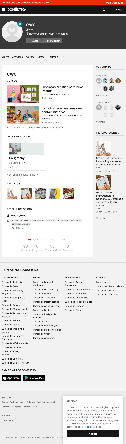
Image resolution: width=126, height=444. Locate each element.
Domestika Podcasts (11, 406)
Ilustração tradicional (69, 221)
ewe (24, 162)
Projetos (14, 402)
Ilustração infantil (21, 221)
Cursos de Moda (10, 324)
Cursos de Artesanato (44, 297)
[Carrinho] (110, 9)
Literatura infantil (21, 224)
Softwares (72, 277)
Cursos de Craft (10, 286)
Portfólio (53, 56)
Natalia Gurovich (64, 94)
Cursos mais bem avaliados (110, 286)
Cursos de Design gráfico (46, 301)
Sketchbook (39, 221)
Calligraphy (17, 158)
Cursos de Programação (45, 325)
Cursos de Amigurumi (44, 338)
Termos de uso (26, 437)
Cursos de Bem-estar (12, 358)
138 (99, 81)
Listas (41, 56)
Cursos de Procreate (75, 293)
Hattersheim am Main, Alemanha (48, 33)
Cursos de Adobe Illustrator (79, 289)
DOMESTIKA (16, 9)
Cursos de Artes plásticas (46, 306)
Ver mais (102, 95)
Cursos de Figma (73, 310)
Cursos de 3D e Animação (15, 309)
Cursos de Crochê (42, 334)
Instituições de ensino (47, 402)
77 (99, 107)
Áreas (37, 277)
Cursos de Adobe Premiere (78, 301)
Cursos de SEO (41, 321)
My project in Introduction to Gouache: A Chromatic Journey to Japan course (109, 199)
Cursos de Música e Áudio (15, 343)
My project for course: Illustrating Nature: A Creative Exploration (109, 161)
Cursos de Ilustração (12, 282)
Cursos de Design (11, 305)
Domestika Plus (30, 406)
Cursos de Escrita (11, 320)
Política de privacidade (44, 437)
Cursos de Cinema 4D (76, 297)
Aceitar (93, 433)
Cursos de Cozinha (11, 347)
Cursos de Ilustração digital (47, 289)
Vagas (22, 402)
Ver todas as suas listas (21, 174)
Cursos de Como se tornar (15, 362)
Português (8, 420)
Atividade (17, 56)
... (62, 55)
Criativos (31, 402)
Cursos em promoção (107, 294)
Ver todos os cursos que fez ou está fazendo (34, 127)
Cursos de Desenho (43, 293)
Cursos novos (103, 282)
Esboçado (51, 221)
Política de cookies (91, 426)
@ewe (5, 56)
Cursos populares (105, 290)
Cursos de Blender (74, 306)
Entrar (119, 9)
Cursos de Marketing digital (47, 329)
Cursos (30, 56)
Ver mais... (17, 227)
